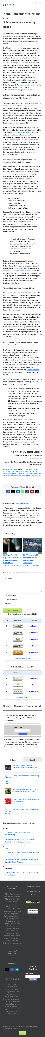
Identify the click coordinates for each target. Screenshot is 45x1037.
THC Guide (9, 839)
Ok (22, 1033)
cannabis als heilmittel (9, 473)
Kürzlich (32, 760)
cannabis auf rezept (23, 473)
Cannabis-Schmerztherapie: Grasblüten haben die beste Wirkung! (25, 766)
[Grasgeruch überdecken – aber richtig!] (8, 776)
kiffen (28, 475)
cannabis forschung (35, 473)
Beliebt (13, 760)
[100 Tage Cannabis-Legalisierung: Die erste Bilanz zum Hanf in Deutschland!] (12, 539)
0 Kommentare (16, 565)
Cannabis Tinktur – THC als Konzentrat (26, 809)
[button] (5, 552)
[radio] (31, 458)
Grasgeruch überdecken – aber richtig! (26, 776)
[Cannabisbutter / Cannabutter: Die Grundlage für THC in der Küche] (8, 789)
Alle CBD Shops (22, 697)
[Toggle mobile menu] (40, 3)
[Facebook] (12, 969)
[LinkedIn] (17, 969)
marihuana (34, 475)
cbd (25, 475)
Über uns (12, 956)
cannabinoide (33, 471)
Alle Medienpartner (33, 887)
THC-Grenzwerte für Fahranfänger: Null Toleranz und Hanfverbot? (31, 559)
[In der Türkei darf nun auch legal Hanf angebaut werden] (8, 800)
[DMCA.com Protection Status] (33, 902)
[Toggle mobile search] (36, 3)
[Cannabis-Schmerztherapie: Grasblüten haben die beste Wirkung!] (8, 766)
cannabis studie (19, 475)
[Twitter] (7, 969)
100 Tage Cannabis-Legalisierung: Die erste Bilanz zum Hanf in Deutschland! (12, 559)
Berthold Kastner (11, 469)
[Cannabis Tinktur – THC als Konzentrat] (8, 810)
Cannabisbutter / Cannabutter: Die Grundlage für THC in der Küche (24, 790)
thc (39, 475)
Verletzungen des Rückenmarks (21, 132)
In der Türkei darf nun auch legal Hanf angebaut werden (25, 800)
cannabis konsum (8, 475)
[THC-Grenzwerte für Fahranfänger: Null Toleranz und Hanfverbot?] (32, 539)
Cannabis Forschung (17, 471)
